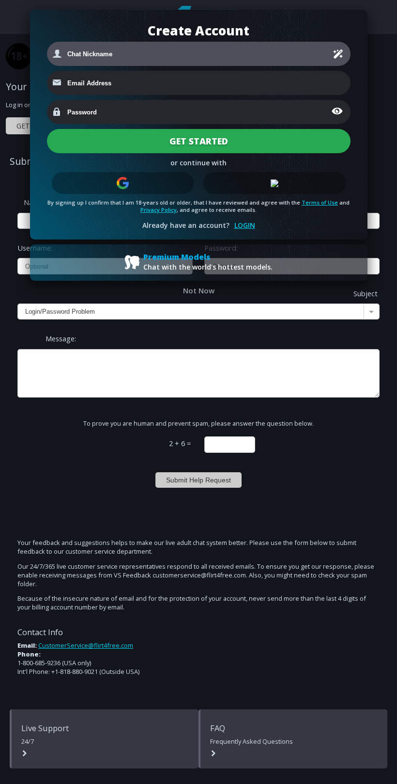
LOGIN (244, 225)
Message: (61, 338)
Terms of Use (320, 202)
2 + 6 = (180, 443)
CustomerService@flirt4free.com (85, 645)
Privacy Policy (158, 209)
